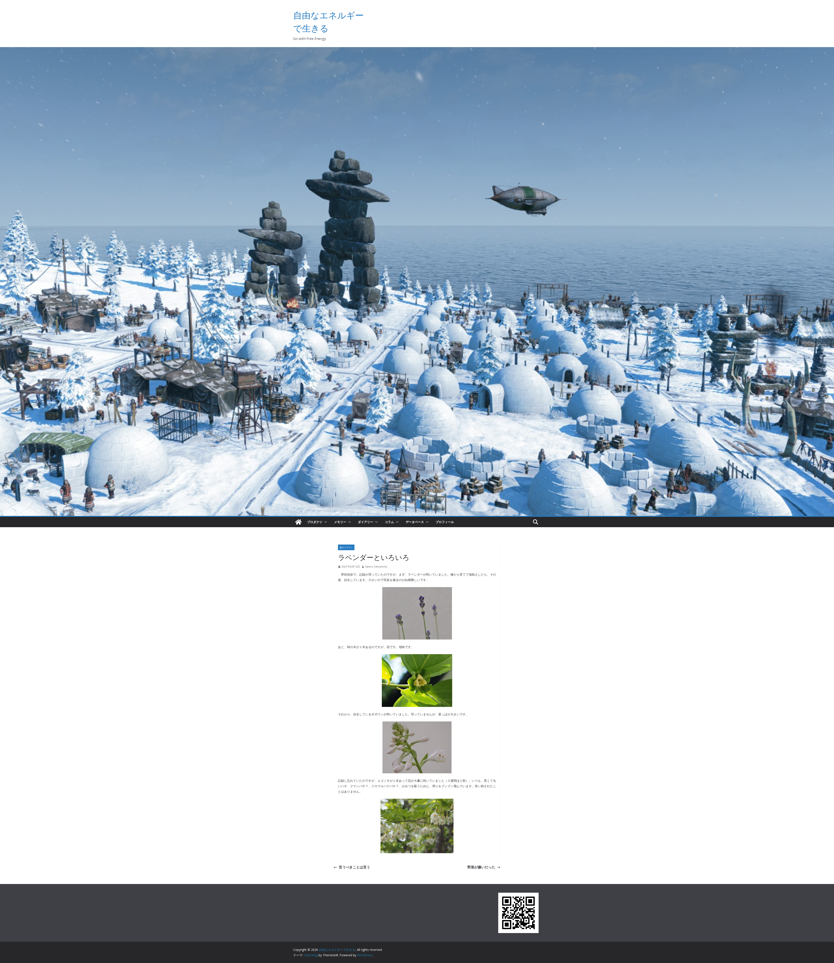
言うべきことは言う (354, 867)
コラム (389, 522)
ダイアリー (365, 522)
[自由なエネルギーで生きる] (298, 522)
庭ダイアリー (346, 547)
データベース (415, 522)
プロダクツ (314, 522)
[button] (324, 522)
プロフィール (445, 522)
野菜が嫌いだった (481, 867)
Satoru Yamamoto (376, 566)
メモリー (340, 522)
